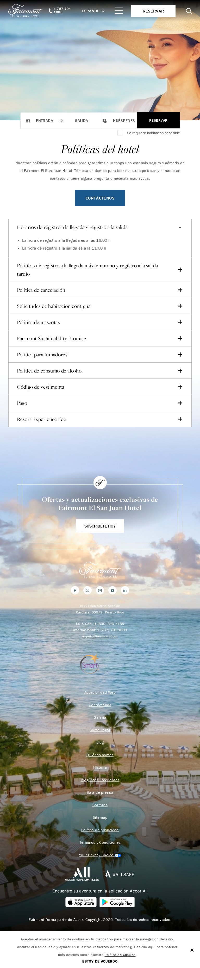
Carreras (100, 805)
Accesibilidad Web (100, 692)
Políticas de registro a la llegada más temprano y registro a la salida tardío (87, 269)
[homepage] (28, 10)
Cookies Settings (100, 855)
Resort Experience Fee (41, 419)
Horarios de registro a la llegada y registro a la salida (72, 227)
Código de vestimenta (40, 386)
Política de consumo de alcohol (50, 370)
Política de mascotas (38, 322)
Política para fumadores (42, 354)
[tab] (100, 246)
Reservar (158, 120)
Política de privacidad (100, 830)
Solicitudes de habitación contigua (53, 306)
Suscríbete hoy (100, 526)
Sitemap (100, 817)
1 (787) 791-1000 (112, 630)
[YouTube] (112, 590)
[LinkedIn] (125, 590)
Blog (100, 742)
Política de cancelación (41, 290)
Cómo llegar (100, 730)
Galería (100, 717)
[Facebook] (75, 590)
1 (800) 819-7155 (109, 623)
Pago (22, 403)
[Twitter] (87, 590)
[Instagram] (100, 590)
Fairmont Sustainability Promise (51, 338)
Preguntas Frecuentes (100, 780)
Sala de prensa (100, 792)
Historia (100, 767)
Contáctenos (100, 198)
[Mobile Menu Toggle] (118, 10)
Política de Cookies (119, 954)
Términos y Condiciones (100, 842)
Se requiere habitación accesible (153, 133)
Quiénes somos (100, 755)
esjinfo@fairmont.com (99, 636)
